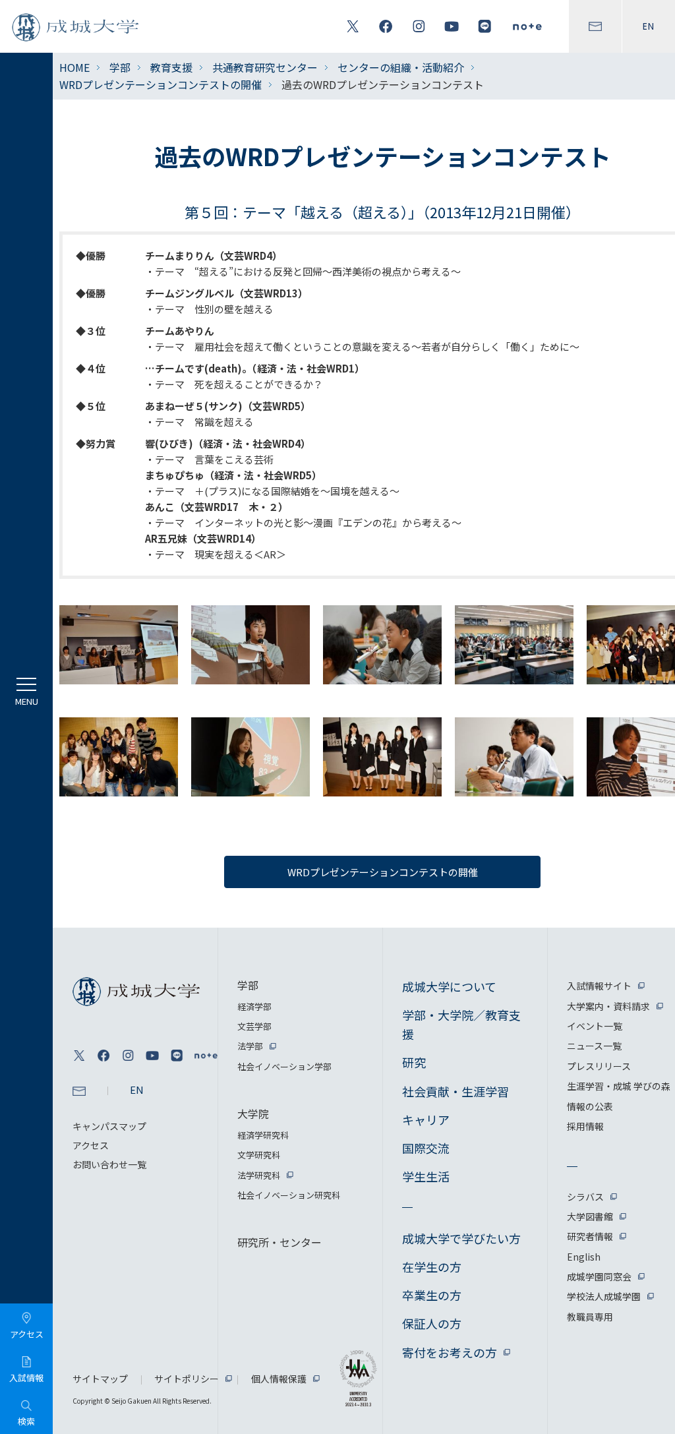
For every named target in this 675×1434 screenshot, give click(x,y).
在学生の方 (431, 1266)
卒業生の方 (431, 1294)
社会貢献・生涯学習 (455, 1091)
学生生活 (426, 1176)
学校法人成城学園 (604, 1296)
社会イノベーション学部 (284, 1066)
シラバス (585, 1196)
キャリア (426, 1119)
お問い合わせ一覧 (109, 1164)
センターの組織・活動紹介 (401, 67)
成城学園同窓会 (599, 1276)
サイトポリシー (186, 1378)
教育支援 (171, 67)
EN (649, 26)
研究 (414, 1062)
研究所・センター (279, 1242)
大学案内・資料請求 (608, 1006)
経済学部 (254, 1006)
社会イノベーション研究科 (288, 1195)
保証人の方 (431, 1323)
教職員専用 (590, 1316)
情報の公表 (590, 1106)
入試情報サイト (599, 985)
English (584, 1256)
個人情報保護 (279, 1378)
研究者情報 (590, 1236)
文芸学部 (254, 1026)
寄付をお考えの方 (449, 1352)
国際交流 (426, 1147)
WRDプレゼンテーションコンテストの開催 (160, 84)
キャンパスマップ (109, 1126)
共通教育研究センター (265, 67)
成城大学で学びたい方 (461, 1238)
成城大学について (449, 986)
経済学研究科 (263, 1135)
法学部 (250, 1046)
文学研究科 (258, 1155)
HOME (74, 67)
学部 (120, 67)
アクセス (91, 1145)
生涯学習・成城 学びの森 (618, 1085)
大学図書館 (590, 1216)
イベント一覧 (594, 1025)
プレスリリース (599, 1066)
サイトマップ (100, 1378)
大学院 (253, 1113)
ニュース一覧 (594, 1045)
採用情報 (585, 1126)
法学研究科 (258, 1175)
